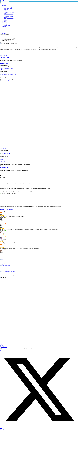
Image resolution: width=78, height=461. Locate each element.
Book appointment (5, 436)
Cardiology (4, 449)
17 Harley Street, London (5, 1)
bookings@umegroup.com (8, 457)
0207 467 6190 (6, 455)
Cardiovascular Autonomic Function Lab (9, 7)
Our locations (4, 435)
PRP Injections (4, 450)
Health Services (4, 5)
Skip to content (2, 0)
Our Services (5, 23)
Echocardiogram (6, 9)
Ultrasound (5, 20)
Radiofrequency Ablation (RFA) (8, 14)
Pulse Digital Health (66, 459)
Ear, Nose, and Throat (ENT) (8, 8)
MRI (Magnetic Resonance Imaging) (9, 18)
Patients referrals (5, 438)
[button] (0, 350)
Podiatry (5, 13)
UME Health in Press (7, 25)
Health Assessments (4, 22)
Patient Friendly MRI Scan (7, 19)
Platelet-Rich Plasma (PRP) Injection (9, 12)
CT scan (3, 445)
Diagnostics (3, 15)
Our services (4, 433)
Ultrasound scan (5, 446)
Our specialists (4, 434)
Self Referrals (4, 26)
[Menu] (0, 3)
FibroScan (5, 17)
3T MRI (3, 444)
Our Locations (6, 24)
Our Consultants (4, 21)
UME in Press (4, 437)
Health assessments (5, 443)
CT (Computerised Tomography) (8, 16)
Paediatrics (5, 11)
